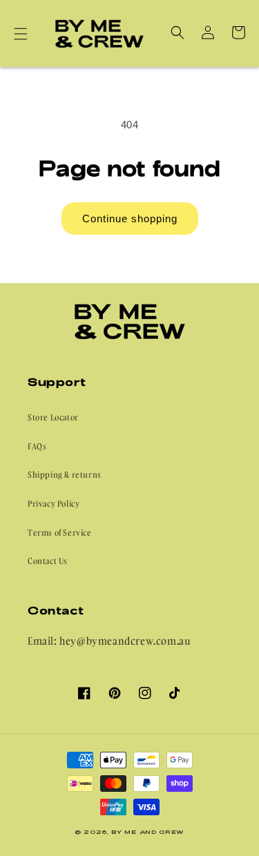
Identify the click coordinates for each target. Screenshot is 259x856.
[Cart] (238, 32)
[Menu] (21, 34)
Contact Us (48, 561)
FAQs (37, 446)
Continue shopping (130, 218)
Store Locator (53, 417)
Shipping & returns (65, 474)
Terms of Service (60, 532)
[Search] (177, 32)
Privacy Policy (53, 503)
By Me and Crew (147, 831)
